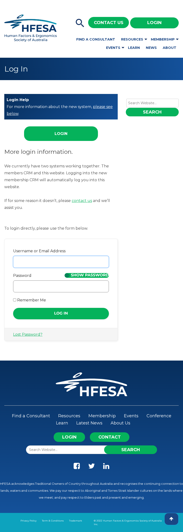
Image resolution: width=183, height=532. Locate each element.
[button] (80, 23)
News (151, 48)
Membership (163, 39)
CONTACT (109, 437)
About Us (120, 423)
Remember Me (31, 300)
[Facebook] (76, 467)
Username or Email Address (39, 251)
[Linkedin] (106, 467)
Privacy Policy (28, 520)
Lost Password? (27, 334)
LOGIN (69, 437)
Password (22, 275)
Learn (134, 48)
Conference (159, 415)
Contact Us (108, 22)
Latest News (89, 423)
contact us (82, 200)
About (169, 48)
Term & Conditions (53, 520)
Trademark (75, 520)
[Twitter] (91, 467)
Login (154, 22)
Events (113, 48)
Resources (132, 39)
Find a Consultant (95, 39)
